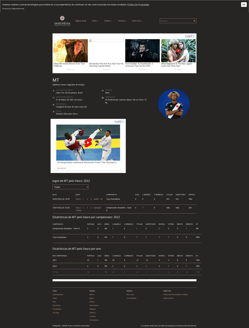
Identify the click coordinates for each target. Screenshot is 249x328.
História (121, 21)
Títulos (91, 302)
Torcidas (56, 313)
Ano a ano (130, 294)
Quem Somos (168, 298)
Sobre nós (136, 21)
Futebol (107, 21)
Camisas (92, 316)
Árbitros (92, 313)
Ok (244, 4)
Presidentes (57, 309)
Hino (54, 302)
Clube (94, 21)
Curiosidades (131, 298)
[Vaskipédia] (62, 20)
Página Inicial (81, 20)
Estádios (92, 309)
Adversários (93, 305)
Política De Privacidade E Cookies (175, 294)
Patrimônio (57, 305)
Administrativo (58, 294)
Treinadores (94, 320)
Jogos (91, 298)
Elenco (91, 294)
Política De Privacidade (138, 4)
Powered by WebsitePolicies (13, 9)
